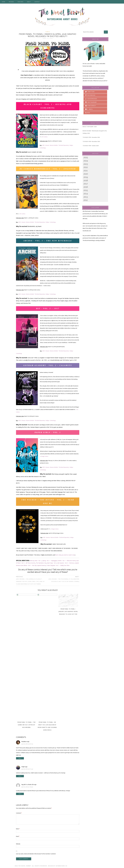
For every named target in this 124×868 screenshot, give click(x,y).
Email (17, 836)
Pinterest (91, 105)
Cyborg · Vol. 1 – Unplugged (49, 560)
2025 (86, 157)
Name (18, 829)
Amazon (47, 145)
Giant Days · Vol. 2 (52, 563)
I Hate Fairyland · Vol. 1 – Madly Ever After (58, 565)
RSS (88, 112)
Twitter (91, 91)
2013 (86, 197)
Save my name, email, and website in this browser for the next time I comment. (36, 854)
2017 (86, 183)
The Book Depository (63, 145)
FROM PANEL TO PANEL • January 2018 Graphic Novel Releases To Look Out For (68, 611)
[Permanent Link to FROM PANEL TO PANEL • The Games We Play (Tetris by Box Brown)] (26, 595)
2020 (86, 174)
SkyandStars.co (61, 865)
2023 (86, 164)
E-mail (90, 109)
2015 (86, 190)
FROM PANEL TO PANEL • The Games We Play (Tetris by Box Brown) (26, 724)
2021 (86, 170)
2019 (86, 177)
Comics (47, 31)
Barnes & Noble (54, 145)
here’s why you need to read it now (65, 555)
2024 (86, 160)
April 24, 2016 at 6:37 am (27, 744)
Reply (20, 758)
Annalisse (24, 741)
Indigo (71, 145)
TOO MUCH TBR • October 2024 (91, 145)
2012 (86, 200)
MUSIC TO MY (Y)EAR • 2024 (90, 126)
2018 (86, 180)
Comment (19, 813)
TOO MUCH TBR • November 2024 (91, 141)
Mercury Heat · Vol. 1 (35, 560)
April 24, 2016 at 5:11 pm (27, 769)
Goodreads (91, 98)
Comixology (43, 148)
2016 (86, 187)
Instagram (92, 102)
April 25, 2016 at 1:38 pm (27, 787)
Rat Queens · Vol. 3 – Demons (66, 563)
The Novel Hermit (62, 17)
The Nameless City (41, 563)
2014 (86, 193)
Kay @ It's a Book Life (27, 784)
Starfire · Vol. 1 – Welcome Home (67, 560)
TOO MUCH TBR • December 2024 (91, 137)
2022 (86, 167)
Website (18, 844)
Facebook (90, 95)
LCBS (43, 145)
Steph (23, 766)
